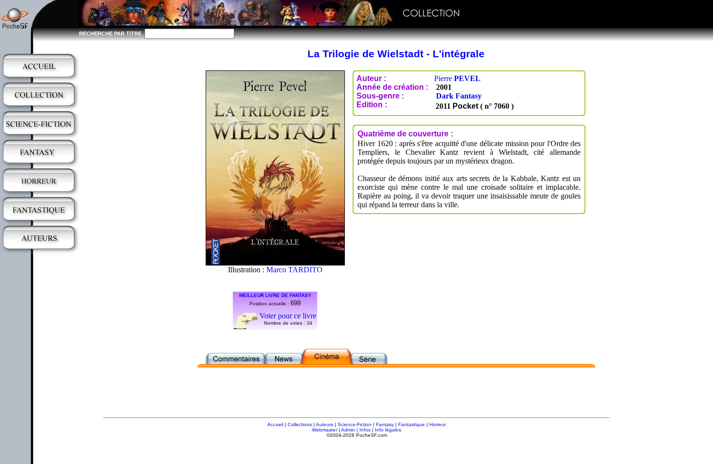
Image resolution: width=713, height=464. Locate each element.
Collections (300, 424)
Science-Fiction (355, 424)
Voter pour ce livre (287, 316)
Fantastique (411, 424)
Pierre (457, 78)
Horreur (437, 424)
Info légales (388, 429)
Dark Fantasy (459, 96)
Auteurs (324, 424)
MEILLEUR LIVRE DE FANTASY (275, 295)
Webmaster (324, 429)
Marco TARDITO (294, 269)
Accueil (275, 424)
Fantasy (385, 424)
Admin (348, 429)
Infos (365, 429)
